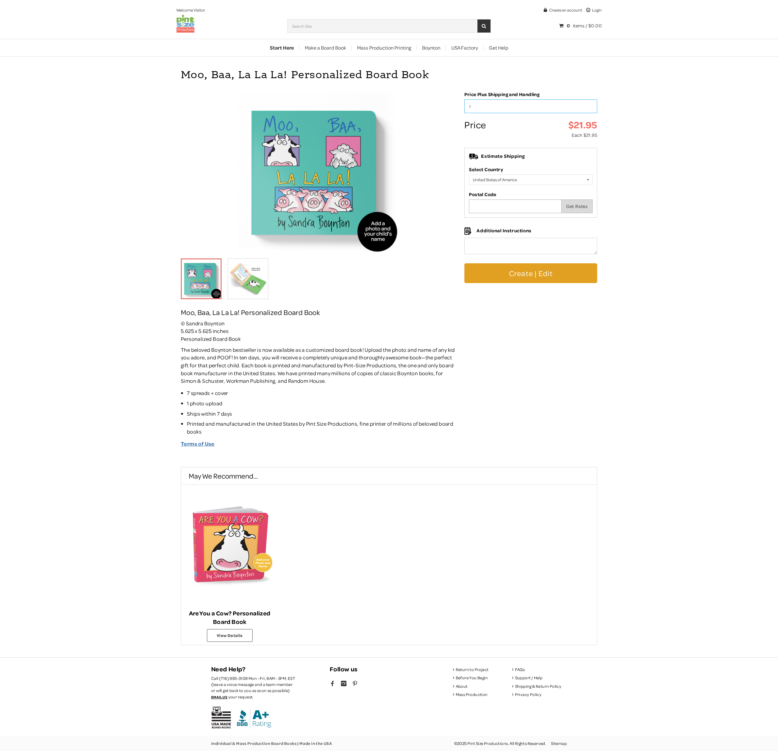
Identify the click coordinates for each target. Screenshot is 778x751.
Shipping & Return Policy (538, 686)
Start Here (282, 47)
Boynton (431, 47)
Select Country (486, 169)
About (462, 686)
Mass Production (472, 694)
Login (597, 9)
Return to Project (472, 669)
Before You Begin (472, 677)
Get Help (498, 47)
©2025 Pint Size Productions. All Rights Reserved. (500, 743)
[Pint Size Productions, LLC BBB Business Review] (254, 717)
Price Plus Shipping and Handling (501, 94)
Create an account (565, 9)
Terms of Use (198, 443)
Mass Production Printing (384, 47)
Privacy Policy (528, 694)
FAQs (520, 669)
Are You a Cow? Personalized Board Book (229, 617)
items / (584, 25)
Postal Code (482, 194)
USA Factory (464, 47)
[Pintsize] (185, 25)
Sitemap (559, 743)
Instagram (343, 684)
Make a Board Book (325, 47)
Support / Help (528, 677)
